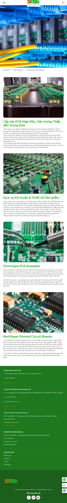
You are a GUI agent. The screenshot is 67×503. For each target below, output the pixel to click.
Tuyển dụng (7, 464)
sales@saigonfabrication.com (13, 401)
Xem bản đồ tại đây (9, 444)
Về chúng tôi (7, 455)
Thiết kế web (40, 489)
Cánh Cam (49, 489)
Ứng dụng (7, 458)
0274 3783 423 (11, 397)
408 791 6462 (10, 378)
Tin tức (6, 461)
